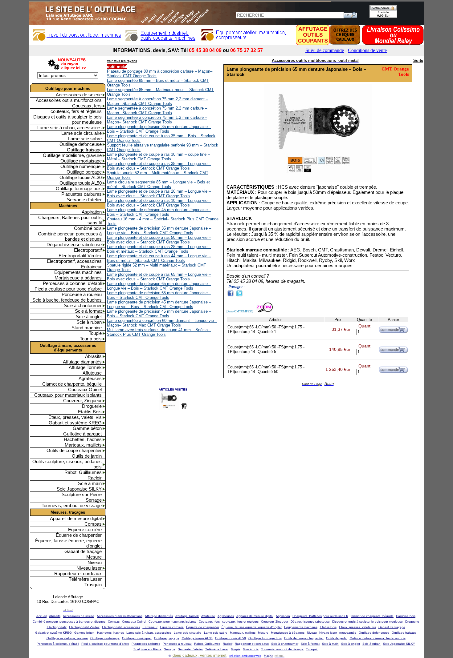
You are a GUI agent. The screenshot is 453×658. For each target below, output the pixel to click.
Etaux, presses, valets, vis (75, 417)
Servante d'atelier (84, 199)
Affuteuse (92, 372)
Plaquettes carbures (81, 194)
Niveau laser (89, 568)
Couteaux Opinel (85, 389)
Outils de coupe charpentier (74, 450)
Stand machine (86, 327)
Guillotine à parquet (82, 433)
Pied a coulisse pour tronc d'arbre (68, 288)
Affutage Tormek (85, 367)
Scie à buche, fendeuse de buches (67, 300)
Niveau (95, 562)
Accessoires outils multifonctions (69, 100)
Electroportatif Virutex (80, 255)
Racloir (95, 477)
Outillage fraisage (84, 149)
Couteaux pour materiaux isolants (68, 395)
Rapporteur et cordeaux (78, 573)
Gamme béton (87, 428)
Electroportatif (88, 250)
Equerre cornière (85, 529)
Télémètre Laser (85, 579)
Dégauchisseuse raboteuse (74, 244)
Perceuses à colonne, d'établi (72, 283)
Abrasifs (93, 356)
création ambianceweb (245, 655)
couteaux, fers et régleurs (76, 111)
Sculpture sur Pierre (82, 494)
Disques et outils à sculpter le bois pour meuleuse (67, 119)
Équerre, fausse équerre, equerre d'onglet (68, 543)
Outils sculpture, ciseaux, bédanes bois (67, 464)
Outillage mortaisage (81, 160)
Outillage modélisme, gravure (72, 155)
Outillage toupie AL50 (80, 183)
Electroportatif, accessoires (74, 261)
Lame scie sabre (85, 138)
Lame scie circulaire (81, 133)
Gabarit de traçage (83, 551)
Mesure (94, 557)
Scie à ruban (89, 322)
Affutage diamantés (82, 361)
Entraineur (91, 266)
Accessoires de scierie (79, 94)
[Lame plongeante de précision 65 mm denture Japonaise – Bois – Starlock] (318, 181)
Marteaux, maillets (83, 444)
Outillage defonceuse (80, 144)
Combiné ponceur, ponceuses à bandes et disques (70, 236)
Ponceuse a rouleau (82, 294)
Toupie (95, 333)
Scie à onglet (89, 316)
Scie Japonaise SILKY (79, 488)
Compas (93, 524)
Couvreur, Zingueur (82, 400)
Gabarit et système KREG (75, 422)
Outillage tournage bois (79, 188)
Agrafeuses (90, 378)
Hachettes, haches (83, 439)
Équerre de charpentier (79, 535)
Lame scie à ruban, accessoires (69, 127)
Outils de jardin (87, 456)
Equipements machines (78, 272)
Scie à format (88, 311)
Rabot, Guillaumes (83, 472)
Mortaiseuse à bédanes (78, 277)
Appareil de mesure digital (76, 518)
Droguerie (92, 406)
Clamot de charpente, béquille (72, 384)
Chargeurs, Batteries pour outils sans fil (70, 220)
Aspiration (92, 212)
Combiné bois (88, 228)
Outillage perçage (84, 172)
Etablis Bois (90, 411)
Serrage (94, 500)
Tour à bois (91, 338)
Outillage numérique (81, 166)
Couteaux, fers (87, 105)
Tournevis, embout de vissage (72, 505)
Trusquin (93, 584)
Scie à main (90, 483)
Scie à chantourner (83, 305)
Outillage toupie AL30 (80, 177)
